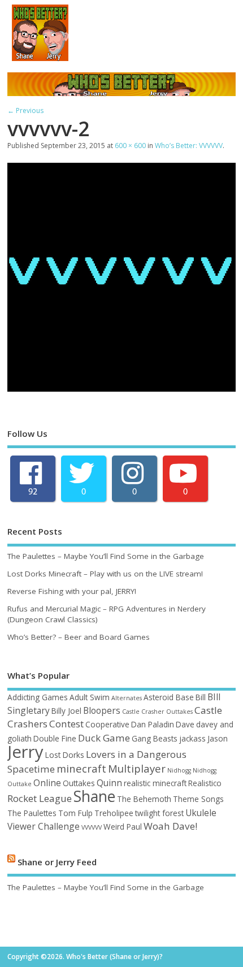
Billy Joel (66, 710)
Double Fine (54, 738)
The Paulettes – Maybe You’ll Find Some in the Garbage (105, 556)
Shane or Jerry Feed (57, 861)
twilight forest (159, 813)
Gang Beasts (154, 738)
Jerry (25, 751)
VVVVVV (91, 827)
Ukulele (200, 812)
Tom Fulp (75, 813)
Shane (94, 796)
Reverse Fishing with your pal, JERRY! (71, 591)
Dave (185, 724)
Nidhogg (179, 770)
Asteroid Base (169, 697)
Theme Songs (198, 798)
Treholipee (113, 813)
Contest (66, 723)
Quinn (109, 783)
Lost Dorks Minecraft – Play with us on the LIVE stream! (105, 574)
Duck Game (104, 737)
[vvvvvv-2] (121, 388)
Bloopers (101, 710)
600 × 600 (130, 145)
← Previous (25, 110)
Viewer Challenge (43, 826)
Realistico (205, 783)
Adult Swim (90, 697)
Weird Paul (122, 826)
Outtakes (79, 783)
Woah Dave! (170, 825)
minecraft (81, 768)
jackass (192, 738)
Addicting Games (37, 697)
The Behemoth (144, 798)
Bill (201, 697)
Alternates (126, 698)
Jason (217, 738)
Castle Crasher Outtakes (157, 712)
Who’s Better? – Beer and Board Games (78, 637)
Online (47, 783)
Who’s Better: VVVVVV (189, 145)
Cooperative (107, 724)
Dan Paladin (152, 724)
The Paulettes (32, 813)
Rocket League (39, 798)
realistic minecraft (155, 783)
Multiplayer (137, 768)
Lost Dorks (64, 754)
